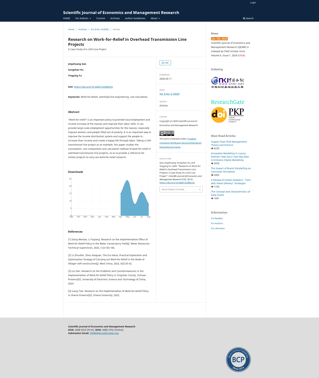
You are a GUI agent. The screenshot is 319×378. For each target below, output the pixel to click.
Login (253, 2)
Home (71, 29)
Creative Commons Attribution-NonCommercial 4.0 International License (180, 143)
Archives (115, 18)
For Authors (82, 18)
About (154, 18)
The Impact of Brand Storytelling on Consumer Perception (231, 170)
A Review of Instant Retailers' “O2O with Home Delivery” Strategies (231, 181)
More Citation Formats (173, 189)
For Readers (217, 218)
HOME (66, 18)
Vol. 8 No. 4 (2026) (100, 29)
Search (249, 18)
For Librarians (218, 228)
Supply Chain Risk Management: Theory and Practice (229, 143)
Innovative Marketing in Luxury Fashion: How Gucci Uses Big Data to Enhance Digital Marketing (230, 157)
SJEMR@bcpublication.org (104, 333)
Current (100, 18)
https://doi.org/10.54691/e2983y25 (93, 86)
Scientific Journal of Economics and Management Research (121, 12)
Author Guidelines (135, 18)
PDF (166, 62)
